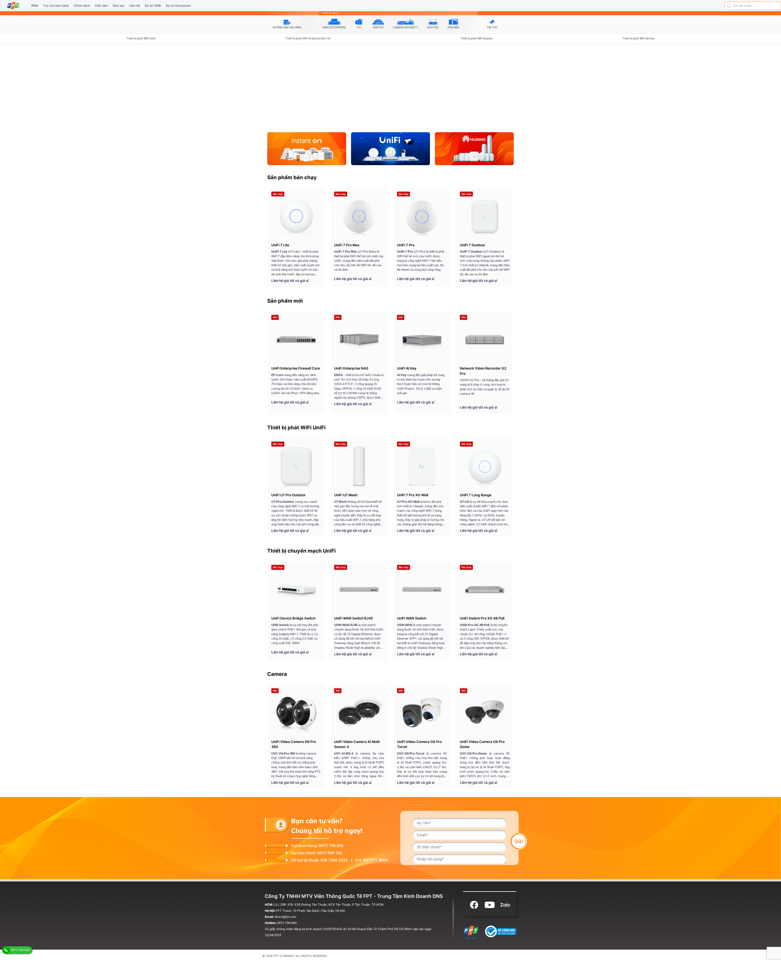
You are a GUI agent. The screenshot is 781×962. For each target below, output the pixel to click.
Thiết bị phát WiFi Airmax (638, 38)
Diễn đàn (101, 6)
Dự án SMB (153, 6)
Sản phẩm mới (285, 301)
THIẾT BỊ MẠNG (330, 13)
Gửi (519, 841)
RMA (34, 6)
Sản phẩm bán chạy (292, 177)
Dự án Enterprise (178, 6)
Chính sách (82, 6)
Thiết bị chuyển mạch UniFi (301, 551)
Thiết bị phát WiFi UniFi (141, 38)
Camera (277, 674)
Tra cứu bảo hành (56, 6)
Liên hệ (134, 6)
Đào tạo (118, 6)
